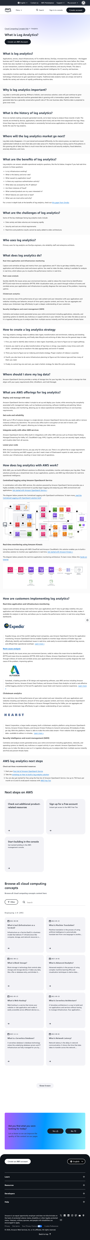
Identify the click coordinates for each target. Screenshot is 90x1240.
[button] (75, 10)
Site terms (16, 1226)
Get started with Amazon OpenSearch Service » (30, 490)
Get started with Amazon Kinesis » (60, 552)
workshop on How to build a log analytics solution (30, 774)
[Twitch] (76, 1215)
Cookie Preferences (51, 1226)
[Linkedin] (68, 1215)
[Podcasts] (83, 1215)
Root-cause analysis (12, 648)
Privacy (7, 1226)
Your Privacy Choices (29, 1226)
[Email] (61, 1220)
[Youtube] (80, 1215)
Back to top (43, 1234)
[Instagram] (72, 1215)
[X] (61, 1215)
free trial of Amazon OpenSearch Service (28, 771)
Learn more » (39, 644)
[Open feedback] (87, 620)
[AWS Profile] (83, 3)
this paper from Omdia (60, 202)
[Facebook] (65, 1215)
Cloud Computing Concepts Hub (16, 29)
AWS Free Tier (46, 780)
